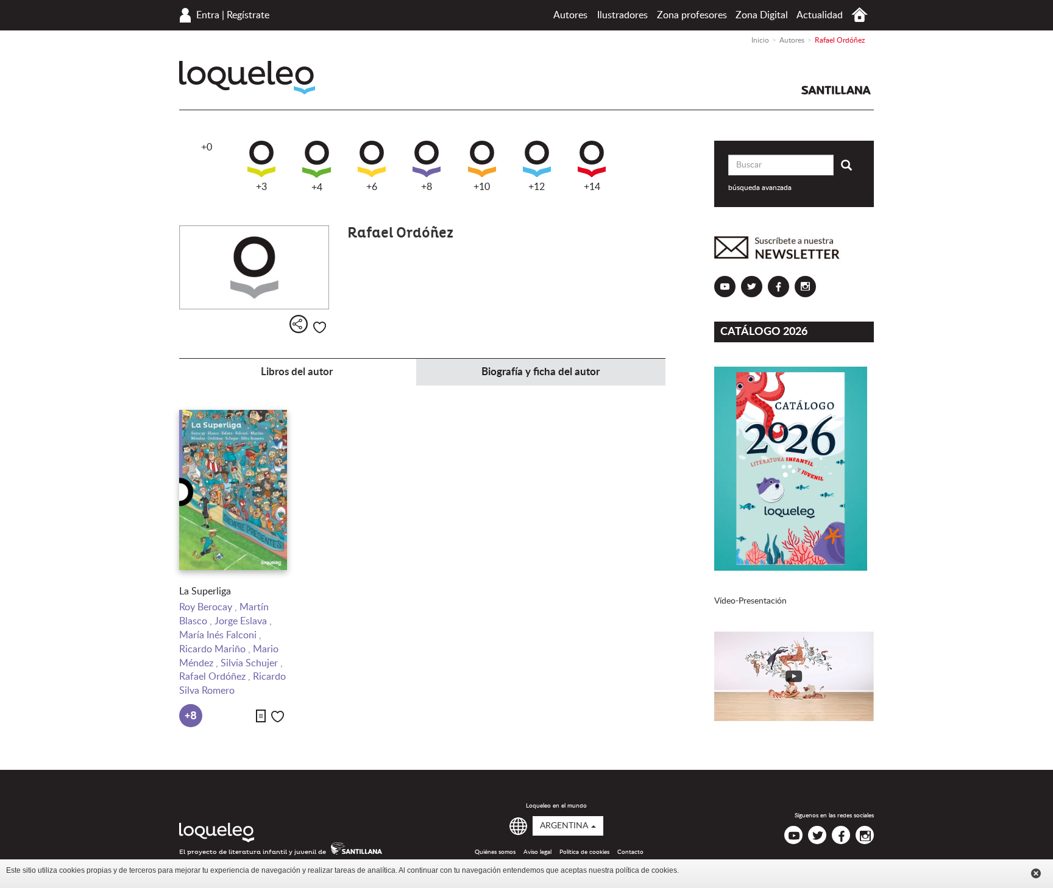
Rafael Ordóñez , (216, 677)
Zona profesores (692, 15)
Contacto (630, 852)
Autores (570, 15)
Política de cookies (584, 852)
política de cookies (646, 870)
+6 (371, 187)
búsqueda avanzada (760, 187)
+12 (536, 187)
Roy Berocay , (209, 607)
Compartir (298, 324)
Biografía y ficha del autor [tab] (540, 372)
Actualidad (819, 15)
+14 (592, 187)
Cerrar (1036, 873)
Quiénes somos (495, 852)
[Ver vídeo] (794, 676)
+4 (316, 187)
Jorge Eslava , (243, 621)
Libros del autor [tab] (297, 372)
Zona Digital (762, 15)
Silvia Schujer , (252, 663)
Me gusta (319, 327)
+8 (426, 187)
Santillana (836, 90)
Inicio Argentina (859, 15)
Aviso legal (537, 852)
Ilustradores (622, 15)
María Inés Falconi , (220, 635)
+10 (481, 187)
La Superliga (205, 591)
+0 (206, 147)
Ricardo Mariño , (216, 649)
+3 (261, 187)
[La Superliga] (233, 490)
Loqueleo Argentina (247, 77)
